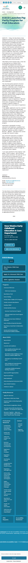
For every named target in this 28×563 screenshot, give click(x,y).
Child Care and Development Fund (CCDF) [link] (7, 511)
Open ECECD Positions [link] (9, 383)
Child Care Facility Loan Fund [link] (7, 438)
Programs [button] (6, 284)
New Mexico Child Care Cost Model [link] (8, 500)
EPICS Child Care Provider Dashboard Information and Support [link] (7, 475)
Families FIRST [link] (7, 305)
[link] (4, 2)
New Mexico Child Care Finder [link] (11, 398)
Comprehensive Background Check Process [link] (8, 465)
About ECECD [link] (7, 340)
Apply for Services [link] (8, 395)
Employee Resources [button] (12, 249)
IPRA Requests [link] (5, 518)
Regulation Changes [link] (6, 455)
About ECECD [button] (7, 337)
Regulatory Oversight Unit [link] (7, 469)
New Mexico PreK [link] (8, 294)
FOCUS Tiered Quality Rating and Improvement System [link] (7, 492)
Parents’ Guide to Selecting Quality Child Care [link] (13, 401)
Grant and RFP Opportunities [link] (11, 372)
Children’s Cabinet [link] (8, 386)
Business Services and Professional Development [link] (8, 444)
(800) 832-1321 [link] (13, 239)
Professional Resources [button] (6, 421)
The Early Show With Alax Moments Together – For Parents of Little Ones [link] (13, 408)
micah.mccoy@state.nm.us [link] (13, 180)
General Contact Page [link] (20, 425)
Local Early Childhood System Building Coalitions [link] (12, 369)
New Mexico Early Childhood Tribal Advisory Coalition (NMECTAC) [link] (14, 354)
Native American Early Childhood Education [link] (12, 319)
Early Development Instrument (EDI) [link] (13, 381)
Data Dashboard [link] (8, 378)
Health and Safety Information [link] (7, 505)
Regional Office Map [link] (21, 430)
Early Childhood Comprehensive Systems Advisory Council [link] (13, 364)
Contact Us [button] (9, 245)
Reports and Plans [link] (8, 375)
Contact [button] (19, 421)
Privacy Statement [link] (17, 561)
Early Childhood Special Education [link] (12, 323)
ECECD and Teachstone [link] (7, 433)
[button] (24, 7)
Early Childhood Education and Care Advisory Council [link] (13, 349)
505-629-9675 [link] (10, 182)
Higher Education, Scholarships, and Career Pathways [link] (7, 484)
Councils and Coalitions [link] (10, 345)
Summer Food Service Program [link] (13, 311)
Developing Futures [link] (7, 459)
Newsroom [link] (6, 343)
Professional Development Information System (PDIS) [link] (7, 427)
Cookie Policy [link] (9, 561)
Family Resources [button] (8, 392)
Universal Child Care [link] (9, 287)
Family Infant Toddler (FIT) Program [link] (13, 299)
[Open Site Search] (20, 7)
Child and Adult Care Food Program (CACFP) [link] (14, 315)
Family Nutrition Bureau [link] (10, 307)
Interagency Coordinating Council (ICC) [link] (13, 359)
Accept (14, 558)
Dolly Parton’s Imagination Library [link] (12, 405)
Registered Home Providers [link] (6, 451)
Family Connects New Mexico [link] (11, 302)
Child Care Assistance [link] (10, 291)
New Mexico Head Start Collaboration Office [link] (13, 326)
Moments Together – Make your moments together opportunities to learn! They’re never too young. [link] (13, 414)
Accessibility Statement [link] (19, 518)
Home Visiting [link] (7, 296)
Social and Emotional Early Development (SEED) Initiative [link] (12, 331)
